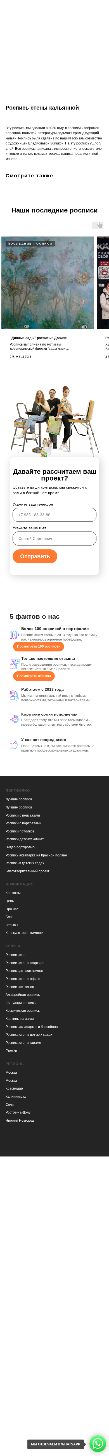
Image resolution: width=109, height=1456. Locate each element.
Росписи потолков (20, 831)
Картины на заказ (20, 1019)
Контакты (13, 893)
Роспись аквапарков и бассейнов (32, 1027)
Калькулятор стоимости (24, 933)
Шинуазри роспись (20, 1003)
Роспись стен (16, 955)
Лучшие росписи (19, 799)
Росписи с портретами (23, 823)
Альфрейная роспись (23, 995)
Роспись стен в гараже (23, 1043)
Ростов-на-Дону (18, 1112)
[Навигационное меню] (99, 7)
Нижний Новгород (20, 1120)
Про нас (12, 909)
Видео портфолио (20, 847)
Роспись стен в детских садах (29, 1035)
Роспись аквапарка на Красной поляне (36, 855)
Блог (9, 917)
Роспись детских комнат (25, 971)
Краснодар (14, 1088)
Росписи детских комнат (25, 839)
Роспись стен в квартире (25, 963)
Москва (11, 1073)
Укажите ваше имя (29, 528)
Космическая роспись (23, 1011)
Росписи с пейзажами (23, 815)
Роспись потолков (20, 987)
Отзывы (12, 925)
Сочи (10, 1105)
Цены (10, 901)
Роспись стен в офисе (23, 979)
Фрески (11, 1050)
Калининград (16, 1096)
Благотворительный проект (27, 871)
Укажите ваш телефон (33, 504)
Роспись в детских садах (25, 863)
